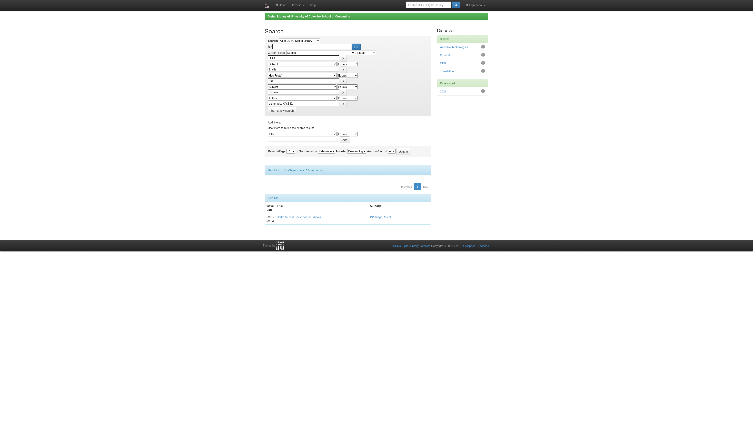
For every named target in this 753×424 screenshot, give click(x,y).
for (270, 46)
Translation (447, 71)
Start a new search (282, 110)
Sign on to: (475, 5)
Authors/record (377, 151)
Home (282, 5)
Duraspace (468, 246)
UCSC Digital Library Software (411, 246)
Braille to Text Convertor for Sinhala (299, 217)
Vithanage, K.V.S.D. (382, 217)
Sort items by (308, 151)
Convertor (446, 55)
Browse (297, 5)
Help (313, 5)
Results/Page (277, 151)
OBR (443, 63)
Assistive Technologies (454, 47)
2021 (443, 91)
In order (341, 151)
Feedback (484, 246)
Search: (273, 41)
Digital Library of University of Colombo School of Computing (309, 16)
